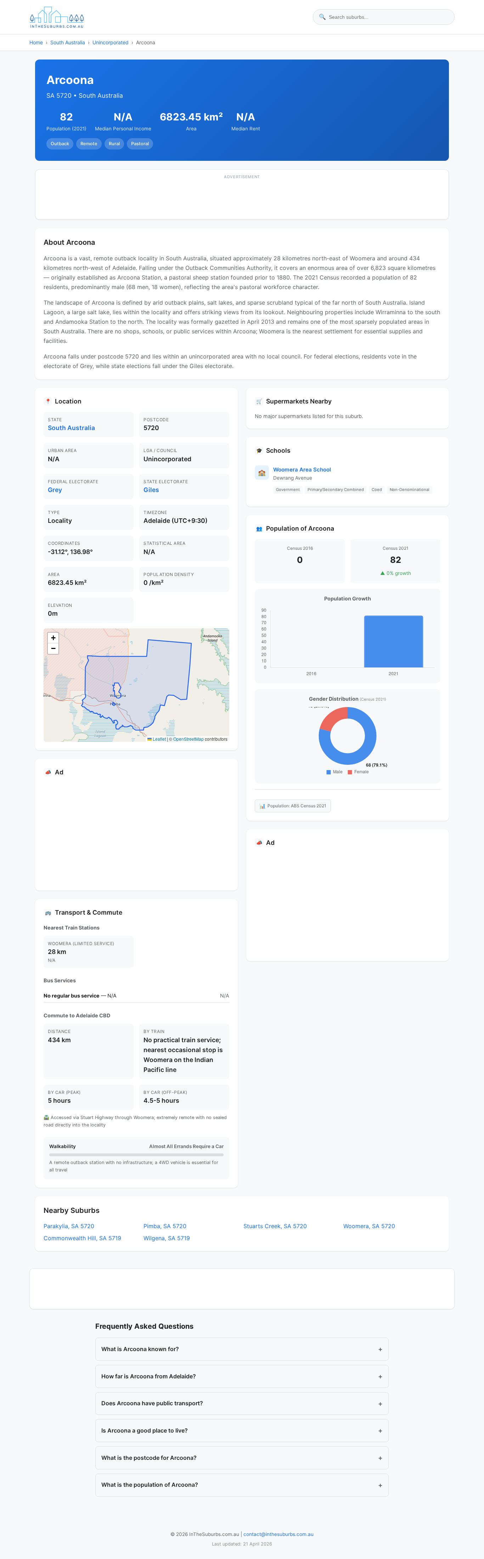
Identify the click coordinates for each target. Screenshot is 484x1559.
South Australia (67, 42)
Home (36, 42)
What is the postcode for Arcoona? (242, 1457)
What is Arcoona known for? (242, 1349)
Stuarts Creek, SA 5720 (275, 1226)
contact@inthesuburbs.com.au (278, 1534)
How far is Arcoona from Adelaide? (242, 1376)
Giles (151, 489)
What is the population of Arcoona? (242, 1485)
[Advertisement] (242, 199)
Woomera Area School (302, 469)
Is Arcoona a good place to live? (242, 1430)
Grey (55, 489)
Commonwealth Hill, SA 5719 (82, 1238)
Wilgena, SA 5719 (166, 1238)
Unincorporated (110, 42)
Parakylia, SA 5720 (69, 1226)
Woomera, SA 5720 (369, 1226)
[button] (53, 638)
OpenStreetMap (188, 739)
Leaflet (159, 739)
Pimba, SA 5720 (164, 1226)
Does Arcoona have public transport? (242, 1403)
